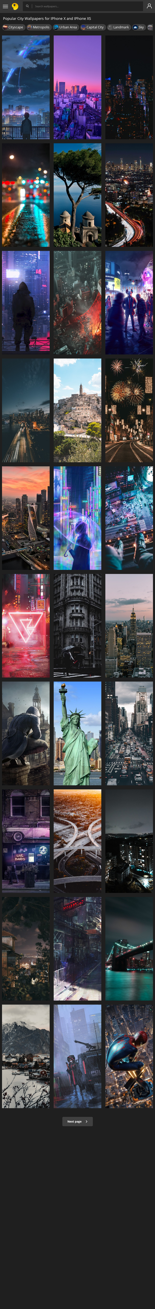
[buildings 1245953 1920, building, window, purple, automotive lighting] (26, 841)
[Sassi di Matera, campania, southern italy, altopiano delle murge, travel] (77, 410)
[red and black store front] (77, 949)
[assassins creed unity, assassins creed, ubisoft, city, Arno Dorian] (26, 733)
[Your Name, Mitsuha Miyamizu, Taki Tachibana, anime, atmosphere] (26, 87)
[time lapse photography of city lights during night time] (129, 195)
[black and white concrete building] (77, 1056)
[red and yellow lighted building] (26, 626)
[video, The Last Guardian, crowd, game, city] (129, 302)
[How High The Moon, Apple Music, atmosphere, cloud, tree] (26, 949)
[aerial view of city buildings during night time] (26, 518)
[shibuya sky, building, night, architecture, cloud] (129, 518)
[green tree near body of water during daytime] (77, 195)
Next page (74, 1121)
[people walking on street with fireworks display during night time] (129, 410)
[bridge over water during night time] (129, 949)
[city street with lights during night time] (26, 195)
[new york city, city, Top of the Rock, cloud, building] (129, 626)
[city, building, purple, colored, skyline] (77, 87)
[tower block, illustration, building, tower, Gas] (77, 302)
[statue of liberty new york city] (77, 733)
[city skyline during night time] (129, 87)
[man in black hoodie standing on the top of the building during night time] (26, 302)
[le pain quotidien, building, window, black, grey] (77, 626)
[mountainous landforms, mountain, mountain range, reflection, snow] (26, 1056)
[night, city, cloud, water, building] (26, 410)
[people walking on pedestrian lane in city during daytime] (129, 733)
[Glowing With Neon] (77, 518)
